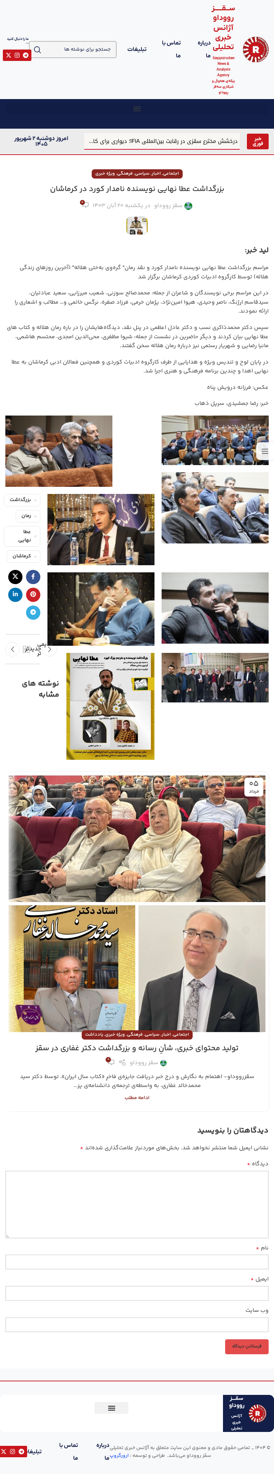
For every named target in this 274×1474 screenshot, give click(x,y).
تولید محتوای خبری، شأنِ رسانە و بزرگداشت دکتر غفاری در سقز (137, 1048)
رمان (26, 516)
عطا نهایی (24, 536)
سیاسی (142, 173)
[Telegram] (25, 55)
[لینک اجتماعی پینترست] (33, 595)
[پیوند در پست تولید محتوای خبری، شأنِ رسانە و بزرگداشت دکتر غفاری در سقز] (137, 903)
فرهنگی (125, 173)
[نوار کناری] (265, 451)
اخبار (156, 173)
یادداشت (94, 1034)
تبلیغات (137, 49)
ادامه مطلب (137, 1098)
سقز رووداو (168, 205)
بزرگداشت (20, 500)
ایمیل (259, 1279)
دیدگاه (258, 1164)
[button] (137, 108)
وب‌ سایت (257, 1310)
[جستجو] (37, 49)
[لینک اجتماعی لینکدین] (15, 595)
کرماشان (21, 556)
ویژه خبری (105, 173)
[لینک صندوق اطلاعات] (240, 50)
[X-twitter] (8, 55)
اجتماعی (171, 173)
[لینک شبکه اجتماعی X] (15, 577)
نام (262, 1248)
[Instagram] (17, 55)
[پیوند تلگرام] (33, 612)
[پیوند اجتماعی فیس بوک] (33, 577)
